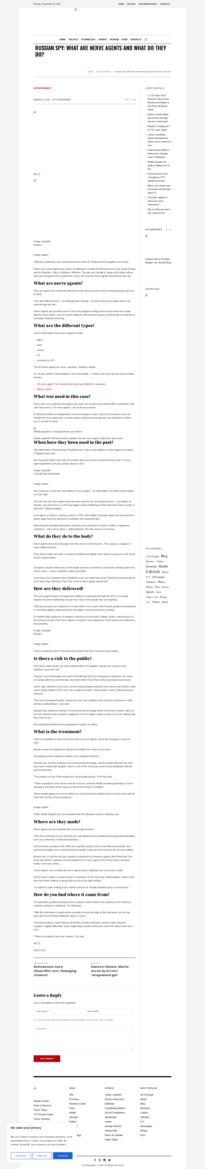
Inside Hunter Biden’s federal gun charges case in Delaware (158, 153)
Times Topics (41, 1110)
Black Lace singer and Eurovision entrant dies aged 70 (159, 189)
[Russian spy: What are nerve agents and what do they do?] (85, 139)
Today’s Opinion (113, 1094)
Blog (164, 555)
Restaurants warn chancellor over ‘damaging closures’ (55, 971)
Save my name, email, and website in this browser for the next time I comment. (75, 1020)
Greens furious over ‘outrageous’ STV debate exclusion (158, 177)
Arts (71, 1094)
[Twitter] (109, 1160)
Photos (161, 582)
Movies (165, 572)
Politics (149, 586)
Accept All (63, 1155)
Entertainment (103, 72)
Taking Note (111, 1130)
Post (157, 587)
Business (150, 561)
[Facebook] (95, 1160)
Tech (158, 592)
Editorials (109, 1103)
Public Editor (111, 1139)
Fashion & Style (77, 1103)
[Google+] (100, 1160)
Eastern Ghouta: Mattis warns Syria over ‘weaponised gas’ (110, 971)
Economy (151, 566)
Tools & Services (42, 1105)
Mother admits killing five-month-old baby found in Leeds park (158, 118)
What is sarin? (44, 389)
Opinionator (111, 1117)
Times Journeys (42, 1119)
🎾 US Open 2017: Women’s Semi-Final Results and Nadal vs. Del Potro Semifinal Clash (159, 102)
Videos (156, 602)
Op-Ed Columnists (114, 1099)
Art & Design (152, 556)
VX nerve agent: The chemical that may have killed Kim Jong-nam (71, 384)
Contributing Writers (115, 1108)
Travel (163, 597)
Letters (108, 1121)
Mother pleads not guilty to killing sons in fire (159, 165)
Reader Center (41, 1101)
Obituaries (151, 581)
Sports (150, 592)
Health (163, 566)
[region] (41, 1142)
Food (71, 1108)
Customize (21, 1155)
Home (90, 72)
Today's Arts (152, 597)
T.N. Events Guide (43, 1114)
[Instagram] (105, 1160)
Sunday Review (113, 1126)
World (165, 602)
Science (165, 586)
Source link (39, 950)
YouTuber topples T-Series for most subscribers (158, 201)
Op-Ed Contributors (115, 1112)
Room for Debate (114, 1135)
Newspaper (158, 577)
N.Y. (148, 576)
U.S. (148, 602)
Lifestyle (153, 571)
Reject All (42, 1155)
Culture (160, 561)
